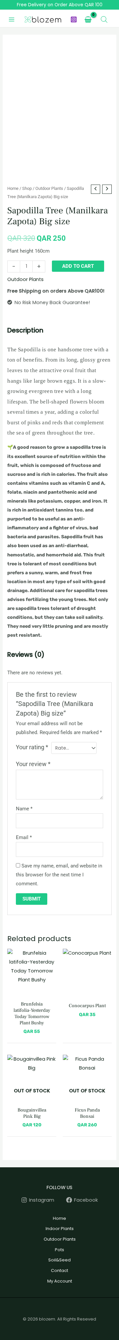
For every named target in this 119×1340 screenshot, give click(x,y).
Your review (33, 764)
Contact (59, 1270)
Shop (27, 188)
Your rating (32, 747)
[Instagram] (73, 19)
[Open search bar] (104, 19)
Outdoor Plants (49, 188)
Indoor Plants (60, 1228)
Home (13, 188)
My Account (59, 1281)
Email (24, 837)
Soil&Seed (59, 1260)
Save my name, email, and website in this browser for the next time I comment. (59, 875)
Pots (59, 1249)
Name (24, 809)
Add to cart (78, 266)
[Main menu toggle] (11, 19)
